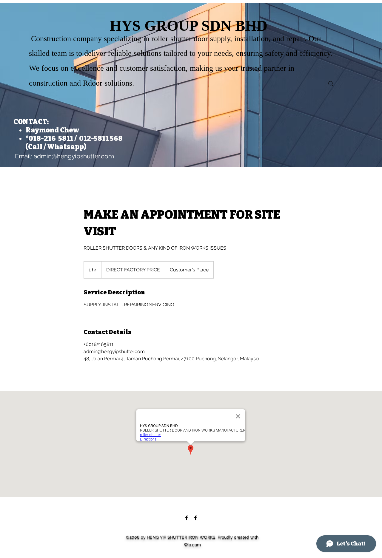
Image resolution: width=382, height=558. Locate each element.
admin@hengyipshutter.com (74, 156)
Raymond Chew (52, 130)
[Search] (331, 84)
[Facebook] (187, 518)
